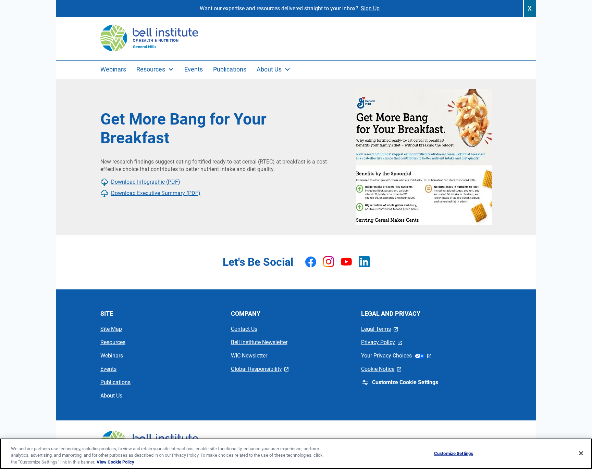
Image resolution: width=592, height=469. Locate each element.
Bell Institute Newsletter (259, 342)
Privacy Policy (381, 342)
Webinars (111, 355)
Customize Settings (453, 453)
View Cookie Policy (115, 462)
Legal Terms (379, 329)
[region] (296, 454)
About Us (111, 395)
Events (108, 369)
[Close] (581, 453)
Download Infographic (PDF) (145, 182)
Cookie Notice (381, 369)
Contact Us (244, 329)
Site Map (111, 329)
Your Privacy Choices (396, 355)
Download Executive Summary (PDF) (155, 193)
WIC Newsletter (249, 355)
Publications (115, 382)
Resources (112, 342)
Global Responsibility (260, 369)
